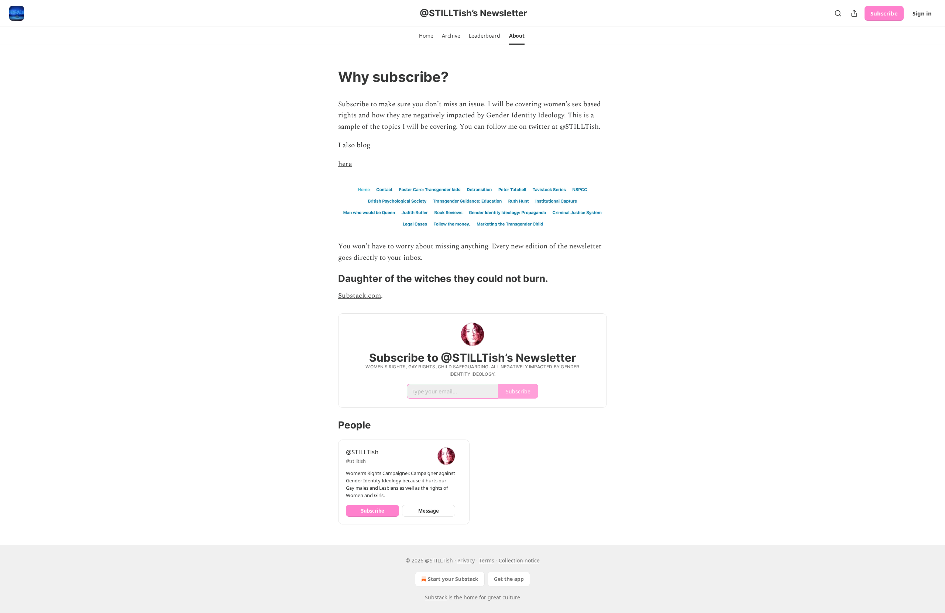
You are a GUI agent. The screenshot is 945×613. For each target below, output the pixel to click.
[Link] (328, 77)
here (345, 164)
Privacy (466, 560)
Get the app (509, 578)
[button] (426, 36)
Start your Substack (453, 578)
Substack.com (359, 295)
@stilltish (356, 461)
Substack (436, 597)
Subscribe (884, 13)
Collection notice (519, 560)
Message (428, 510)
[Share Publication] (854, 13)
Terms (486, 560)
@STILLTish (362, 452)
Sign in (922, 13)
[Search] (838, 13)
